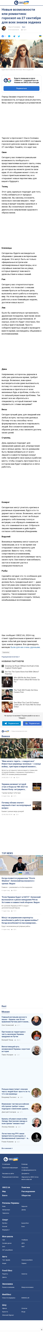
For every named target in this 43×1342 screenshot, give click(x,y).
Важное (6, 736)
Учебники (25, 1240)
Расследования (28, 1191)
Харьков (24, 1206)
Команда (24, 1164)
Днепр (24, 1210)
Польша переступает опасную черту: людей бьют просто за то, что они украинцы (16, 1091)
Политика (26, 1187)
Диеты (4, 1277)
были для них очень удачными (25, 647)
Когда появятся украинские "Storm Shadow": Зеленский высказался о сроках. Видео (18, 881)
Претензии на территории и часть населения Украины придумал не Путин (13, 1034)
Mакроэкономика (27, 1287)
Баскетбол (25, 1223)
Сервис (24, 1263)
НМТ (23, 1246)
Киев (4, 1206)
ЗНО (3, 1246)
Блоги (4, 1195)
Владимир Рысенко (9, 1097)
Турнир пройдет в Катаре (11, 793)
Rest (23, 27)
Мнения (6, 1011)
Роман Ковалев (7, 1142)
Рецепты (5, 1274)
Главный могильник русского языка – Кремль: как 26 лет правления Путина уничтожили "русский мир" (15, 1019)
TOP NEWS (7, 853)
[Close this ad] (41, 1329)
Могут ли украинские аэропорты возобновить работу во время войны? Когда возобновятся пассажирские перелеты (20, 920)
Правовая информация (10, 1167)
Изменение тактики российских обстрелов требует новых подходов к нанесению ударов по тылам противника (15, 1106)
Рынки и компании (8, 1287)
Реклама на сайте (8, 1173)
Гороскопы (6, 652)
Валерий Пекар (7, 1040)
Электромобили (27, 1260)
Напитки (24, 1274)
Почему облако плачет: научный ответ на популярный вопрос (16, 805)
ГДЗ (3, 1240)
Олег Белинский (8, 1025)
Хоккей (4, 1226)
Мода (23, 1312)
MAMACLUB (25, 1298)
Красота (5, 1312)
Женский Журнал (8, 1315)
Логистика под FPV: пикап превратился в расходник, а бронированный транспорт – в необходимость (15, 1136)
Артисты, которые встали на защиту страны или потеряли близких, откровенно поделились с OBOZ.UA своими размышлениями (19, 772)
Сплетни (24, 1308)
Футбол (4, 1223)
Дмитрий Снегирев (9, 1112)
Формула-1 (6, 1230)
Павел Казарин (7, 1055)
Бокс (23, 1226)
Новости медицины (8, 1298)
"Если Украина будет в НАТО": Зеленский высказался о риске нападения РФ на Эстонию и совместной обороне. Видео (21, 899)
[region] (21, 120)
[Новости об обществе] (5, 732)
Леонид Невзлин (8, 1127)
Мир (4, 1191)
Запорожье (6, 1210)
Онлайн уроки (6, 1243)
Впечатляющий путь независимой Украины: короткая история (16, 1049)
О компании (6, 1164)
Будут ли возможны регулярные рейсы (16, 926)
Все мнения (6, 1148)
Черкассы (5, 1213)
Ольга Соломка (14, 27)
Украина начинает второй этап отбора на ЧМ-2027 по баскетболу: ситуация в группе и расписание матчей (15, 787)
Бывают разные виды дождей (13, 811)
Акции (4, 1263)
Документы (25, 1173)
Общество (26, 1195)
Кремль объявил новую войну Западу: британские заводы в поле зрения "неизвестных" (14, 1121)
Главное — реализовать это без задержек (17, 887)
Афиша (4, 1308)
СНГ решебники (7, 1250)
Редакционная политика (10, 657)
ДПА (23, 1243)
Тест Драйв (6, 1260)
